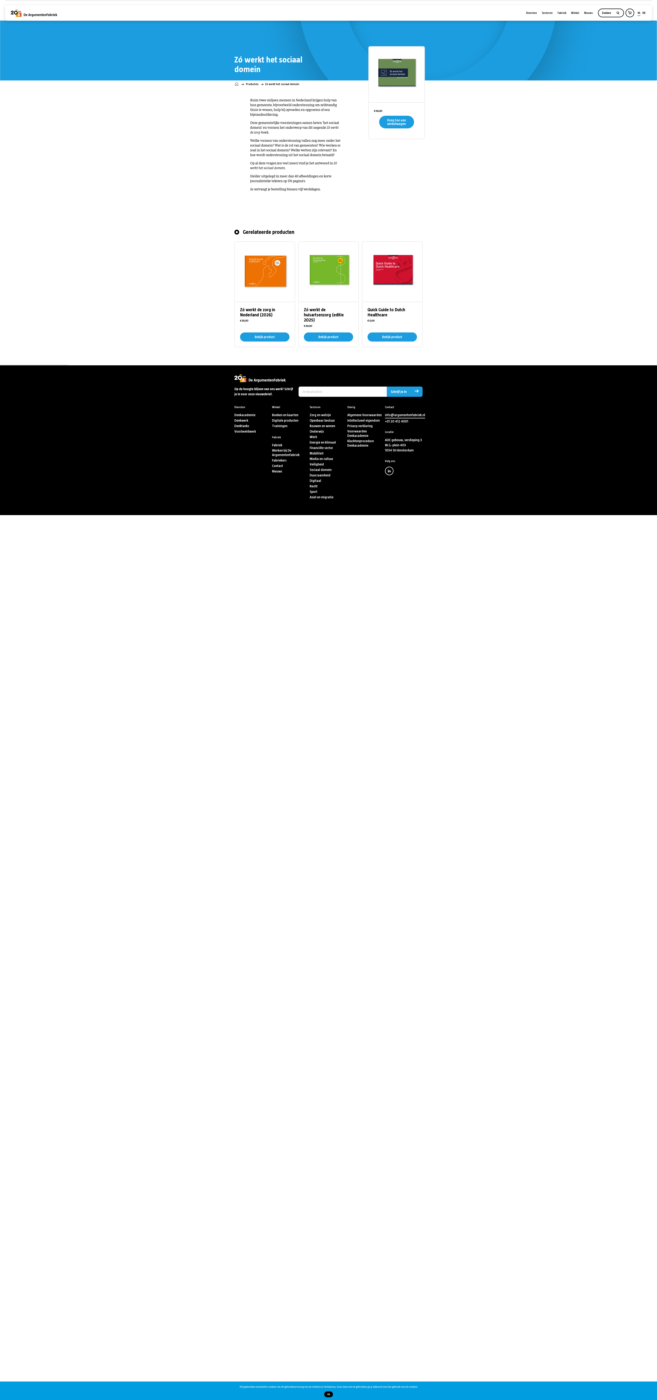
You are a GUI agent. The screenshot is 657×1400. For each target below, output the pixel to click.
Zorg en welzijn (320, 415)
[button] (629, 12)
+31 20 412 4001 (396, 421)
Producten (252, 84)
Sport (313, 492)
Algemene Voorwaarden (364, 415)
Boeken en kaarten (285, 415)
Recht (314, 486)
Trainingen (279, 426)
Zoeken (607, 12)
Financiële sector (321, 448)
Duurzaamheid (320, 475)
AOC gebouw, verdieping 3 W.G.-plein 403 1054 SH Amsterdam (403, 445)
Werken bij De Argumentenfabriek (286, 453)
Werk (313, 437)
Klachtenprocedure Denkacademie (360, 443)
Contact (277, 466)
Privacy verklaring (360, 426)
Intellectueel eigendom (363, 420)
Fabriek (562, 12)
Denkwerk (241, 420)
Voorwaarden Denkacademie (357, 434)
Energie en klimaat (323, 442)
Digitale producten (285, 420)
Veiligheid (317, 464)
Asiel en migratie (321, 497)
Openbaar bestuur (322, 420)
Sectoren (547, 12)
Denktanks (241, 426)
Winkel (575, 12)
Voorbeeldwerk (245, 431)
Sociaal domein (321, 470)
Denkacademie (244, 415)
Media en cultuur (321, 459)
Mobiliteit (317, 453)
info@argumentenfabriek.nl (405, 415)
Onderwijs (317, 431)
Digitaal (315, 481)
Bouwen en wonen (322, 426)
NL (639, 12)
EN (643, 12)
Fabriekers (279, 460)
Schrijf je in (399, 392)
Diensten (531, 12)
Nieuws (588, 12)
